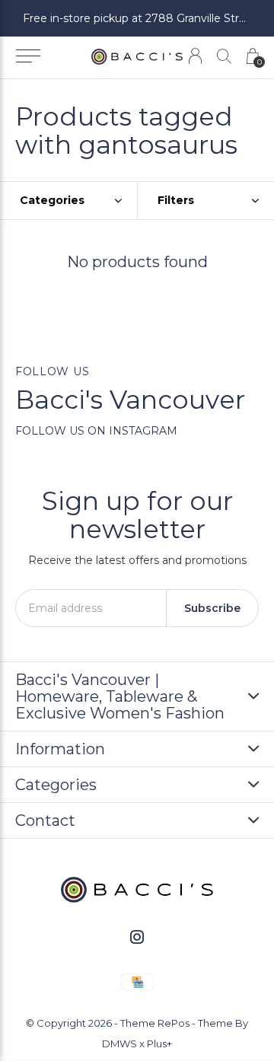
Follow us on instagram (96, 431)
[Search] (224, 56)
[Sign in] (195, 56)
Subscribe (212, 608)
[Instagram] (137, 937)
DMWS (119, 1043)
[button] (27, 56)
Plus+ (159, 1043)
